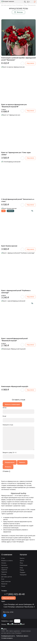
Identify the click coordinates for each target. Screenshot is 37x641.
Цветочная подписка (4, 568)
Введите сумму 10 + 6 (9, 452)
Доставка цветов (6, 576)
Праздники (23, 574)
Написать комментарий (12, 404)
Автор (4, 407)
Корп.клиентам (6, 581)
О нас (3, 558)
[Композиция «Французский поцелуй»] (18, 366)
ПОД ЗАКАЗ (30, 63)
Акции (3, 586)
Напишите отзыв (8, 425)
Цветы (22, 560)
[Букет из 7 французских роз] (18, 132)
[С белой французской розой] (18, 179)
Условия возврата (6, 638)
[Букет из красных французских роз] (18, 84)
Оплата (3, 563)
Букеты (22, 558)
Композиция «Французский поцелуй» (14, 386)
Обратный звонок (8, 598)
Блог (2, 579)
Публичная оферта (22, 636)
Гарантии (4, 572)
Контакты (4, 565)
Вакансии (4, 583)
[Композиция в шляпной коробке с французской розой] (18, 37)
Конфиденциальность (8, 636)
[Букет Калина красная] (18, 225)
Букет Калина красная (9, 246)
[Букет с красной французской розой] (18, 318)
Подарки (22, 572)
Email (4, 416)
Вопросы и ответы (7, 560)
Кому (21, 567)
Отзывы (3, 574)
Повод (22, 570)
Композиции (23, 565)
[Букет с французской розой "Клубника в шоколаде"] (18, 270)
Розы (21, 563)
